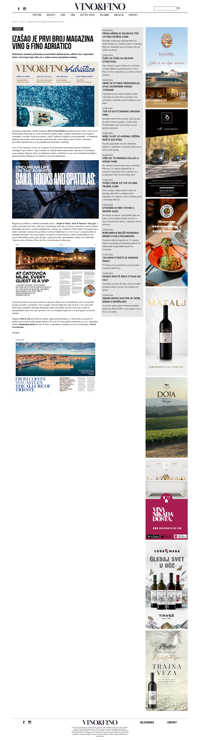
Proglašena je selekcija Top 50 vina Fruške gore (120, 35)
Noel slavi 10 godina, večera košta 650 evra (121, 138)
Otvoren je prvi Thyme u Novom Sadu (118, 209)
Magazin (119, 14)
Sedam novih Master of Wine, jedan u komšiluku (121, 299)
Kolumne (104, 14)
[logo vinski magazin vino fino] (100, 9)
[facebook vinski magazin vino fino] (18, 9)
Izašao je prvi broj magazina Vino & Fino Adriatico (45, 22)
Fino (73, 14)
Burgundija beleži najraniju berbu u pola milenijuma (120, 234)
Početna (37, 14)
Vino (63, 14)
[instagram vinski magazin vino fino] (24, 9)
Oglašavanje (147, 722)
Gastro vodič (87, 14)
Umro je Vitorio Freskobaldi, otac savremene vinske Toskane (121, 86)
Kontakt (133, 14)
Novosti (51, 14)
